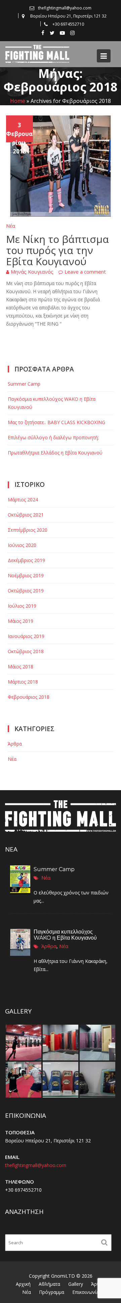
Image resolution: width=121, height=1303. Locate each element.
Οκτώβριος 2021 (26, 514)
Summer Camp (24, 384)
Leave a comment (85, 271)
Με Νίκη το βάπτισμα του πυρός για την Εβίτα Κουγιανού (57, 250)
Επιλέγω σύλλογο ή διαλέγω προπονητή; (53, 437)
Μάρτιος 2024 (23, 499)
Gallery (75, 1284)
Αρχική (23, 1284)
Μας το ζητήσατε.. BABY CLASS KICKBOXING (56, 422)
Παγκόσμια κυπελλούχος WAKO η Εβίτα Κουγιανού (65, 934)
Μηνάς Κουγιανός (32, 271)
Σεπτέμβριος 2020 (27, 530)
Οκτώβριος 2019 (26, 590)
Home (17, 101)
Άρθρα (15, 744)
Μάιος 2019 (20, 621)
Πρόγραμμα (51, 1292)
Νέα (10, 225)
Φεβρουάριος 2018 (28, 697)
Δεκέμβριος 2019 (26, 560)
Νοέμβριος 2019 (26, 575)
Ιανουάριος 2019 (26, 636)
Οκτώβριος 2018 (26, 651)
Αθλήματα (49, 1284)
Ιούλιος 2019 (22, 606)
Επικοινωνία (85, 1292)
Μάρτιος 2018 (23, 681)
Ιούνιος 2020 (22, 545)
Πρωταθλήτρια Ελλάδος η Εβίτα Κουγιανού (55, 452)
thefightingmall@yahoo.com (35, 1165)
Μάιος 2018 (20, 666)
